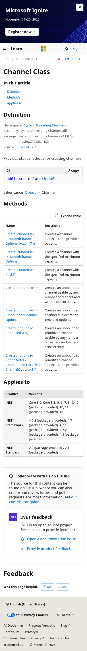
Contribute (12, 632)
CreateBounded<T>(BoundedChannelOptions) (20, 256)
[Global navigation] (4, 49)
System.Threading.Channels (45, 125)
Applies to (14, 103)
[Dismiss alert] (79, 7)
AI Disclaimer (13, 625)
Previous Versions (42, 625)
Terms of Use (59, 638)
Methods (13, 97)
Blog (63, 625)
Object (30, 192)
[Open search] (66, 49)
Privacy (30, 632)
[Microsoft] (43, 49)
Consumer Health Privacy (22, 638)
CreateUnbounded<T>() (23, 288)
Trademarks (12, 645)
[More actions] (79, 58)
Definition (14, 91)
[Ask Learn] (59, 58)
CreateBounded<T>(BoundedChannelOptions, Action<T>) (20, 239)
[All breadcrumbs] (7, 58)
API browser (25, 59)
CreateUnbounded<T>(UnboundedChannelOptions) (22, 315)
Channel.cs (25, 147)
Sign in (78, 48)
